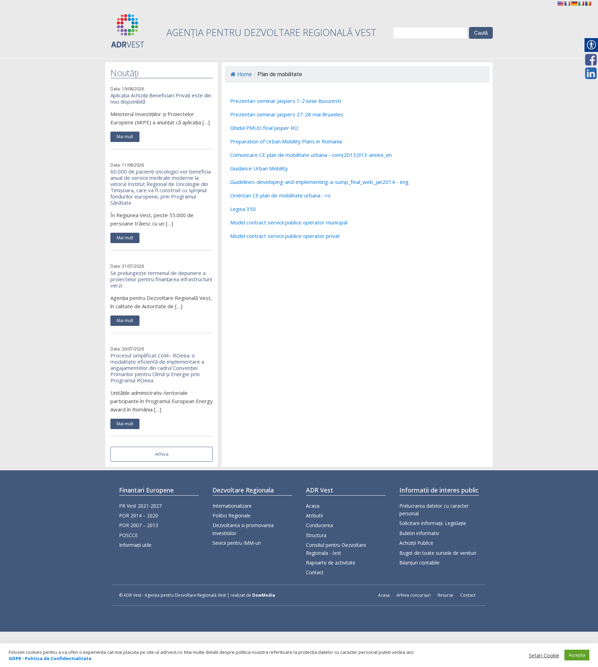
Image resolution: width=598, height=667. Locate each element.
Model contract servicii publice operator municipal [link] (288, 222)
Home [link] (244, 74)
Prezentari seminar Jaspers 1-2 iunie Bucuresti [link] (285, 100)
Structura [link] (316, 535)
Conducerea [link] (319, 525)
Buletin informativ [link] (419, 533)
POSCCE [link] (128, 535)
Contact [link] (315, 572)
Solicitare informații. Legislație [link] (432, 523)
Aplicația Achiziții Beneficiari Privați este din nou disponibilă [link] (160, 98)
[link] (560, 3)
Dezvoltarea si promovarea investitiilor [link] (243, 529)
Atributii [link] (314, 515)
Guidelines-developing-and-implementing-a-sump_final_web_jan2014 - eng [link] (319, 181)
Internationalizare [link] (232, 506)
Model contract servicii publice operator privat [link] (285, 235)
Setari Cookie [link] (544, 655)
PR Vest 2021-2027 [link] (140, 506)
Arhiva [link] (162, 454)
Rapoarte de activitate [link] (330, 562)
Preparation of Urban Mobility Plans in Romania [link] (286, 141)
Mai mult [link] (125, 137)
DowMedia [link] (263, 595)
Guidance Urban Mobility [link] (259, 168)
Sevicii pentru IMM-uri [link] (236, 543)
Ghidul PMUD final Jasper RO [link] (264, 127)
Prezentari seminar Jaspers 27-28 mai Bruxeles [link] (286, 114)
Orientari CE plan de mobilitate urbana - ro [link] (280, 195)
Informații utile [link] (135, 545)
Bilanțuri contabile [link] (419, 562)
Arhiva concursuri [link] (414, 595)
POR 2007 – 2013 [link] (138, 525)
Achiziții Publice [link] (416, 543)
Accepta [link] (577, 655)
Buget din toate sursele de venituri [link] (437, 553)
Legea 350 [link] (243, 208)
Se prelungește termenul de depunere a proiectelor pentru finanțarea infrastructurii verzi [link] (161, 279)
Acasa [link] (312, 506)
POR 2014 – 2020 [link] (138, 515)
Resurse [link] (445, 595)
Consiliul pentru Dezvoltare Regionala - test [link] (336, 549)
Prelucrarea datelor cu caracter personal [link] (434, 510)
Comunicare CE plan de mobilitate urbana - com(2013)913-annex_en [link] (311, 154)
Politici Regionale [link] (231, 515)
